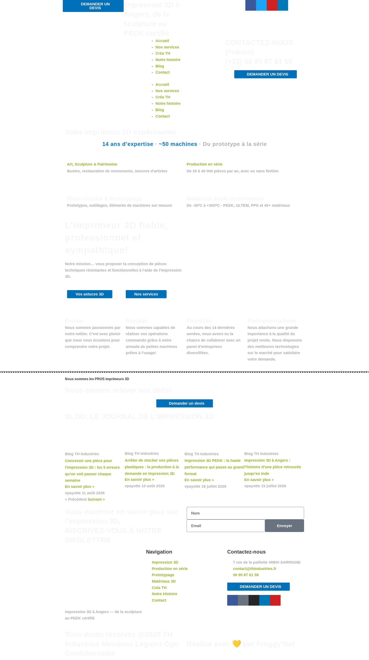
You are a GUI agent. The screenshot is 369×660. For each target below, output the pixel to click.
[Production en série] (188, 156)
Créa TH (162, 53)
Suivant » (96, 499)
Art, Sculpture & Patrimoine (92, 164)
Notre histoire (167, 60)
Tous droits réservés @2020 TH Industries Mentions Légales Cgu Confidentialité (122, 643)
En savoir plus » (79, 486)
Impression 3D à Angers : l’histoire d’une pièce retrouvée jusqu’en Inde (272, 467)
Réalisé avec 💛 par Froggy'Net (240, 644)
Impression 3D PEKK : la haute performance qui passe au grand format (214, 467)
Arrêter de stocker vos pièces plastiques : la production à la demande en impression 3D (152, 467)
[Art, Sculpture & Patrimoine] (69, 156)
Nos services (167, 47)
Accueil (162, 41)
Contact (162, 72)
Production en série (205, 164)
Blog (159, 66)
